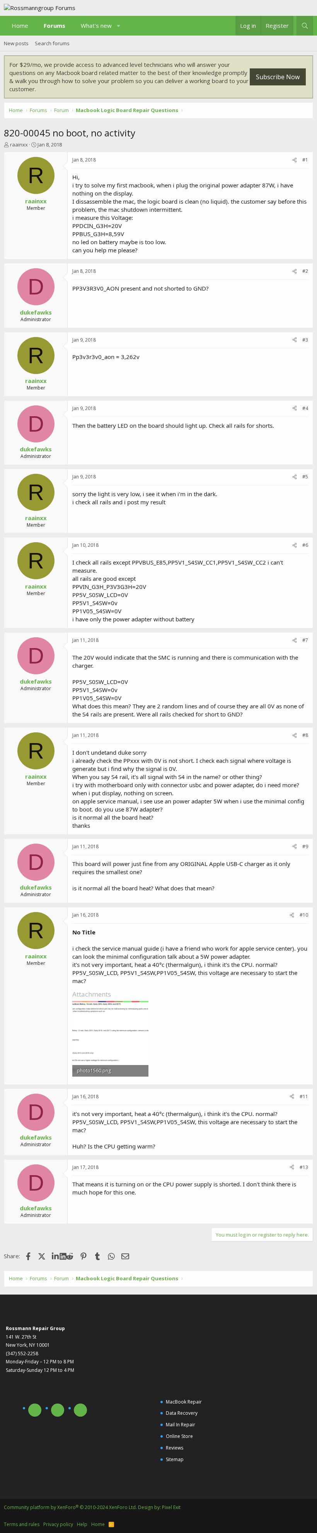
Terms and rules (21, 1524)
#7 (305, 640)
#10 (304, 915)
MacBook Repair (184, 1402)
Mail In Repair (180, 1424)
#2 (305, 271)
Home (20, 25)
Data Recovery (182, 1413)
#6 (305, 545)
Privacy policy (58, 1524)
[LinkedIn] (56, 1255)
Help (82, 1524)
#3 (305, 340)
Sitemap (175, 1459)
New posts (16, 43)
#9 (305, 846)
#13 (304, 1167)
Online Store (179, 1436)
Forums (54, 25)
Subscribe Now (278, 77)
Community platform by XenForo (70, 1507)
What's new (96, 25)
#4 (305, 408)
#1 (305, 160)
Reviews (174, 1448)
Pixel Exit (171, 1507)
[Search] (305, 26)
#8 (305, 735)
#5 (305, 476)
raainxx (19, 144)
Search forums (52, 43)
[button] (119, 26)
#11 (304, 1096)
